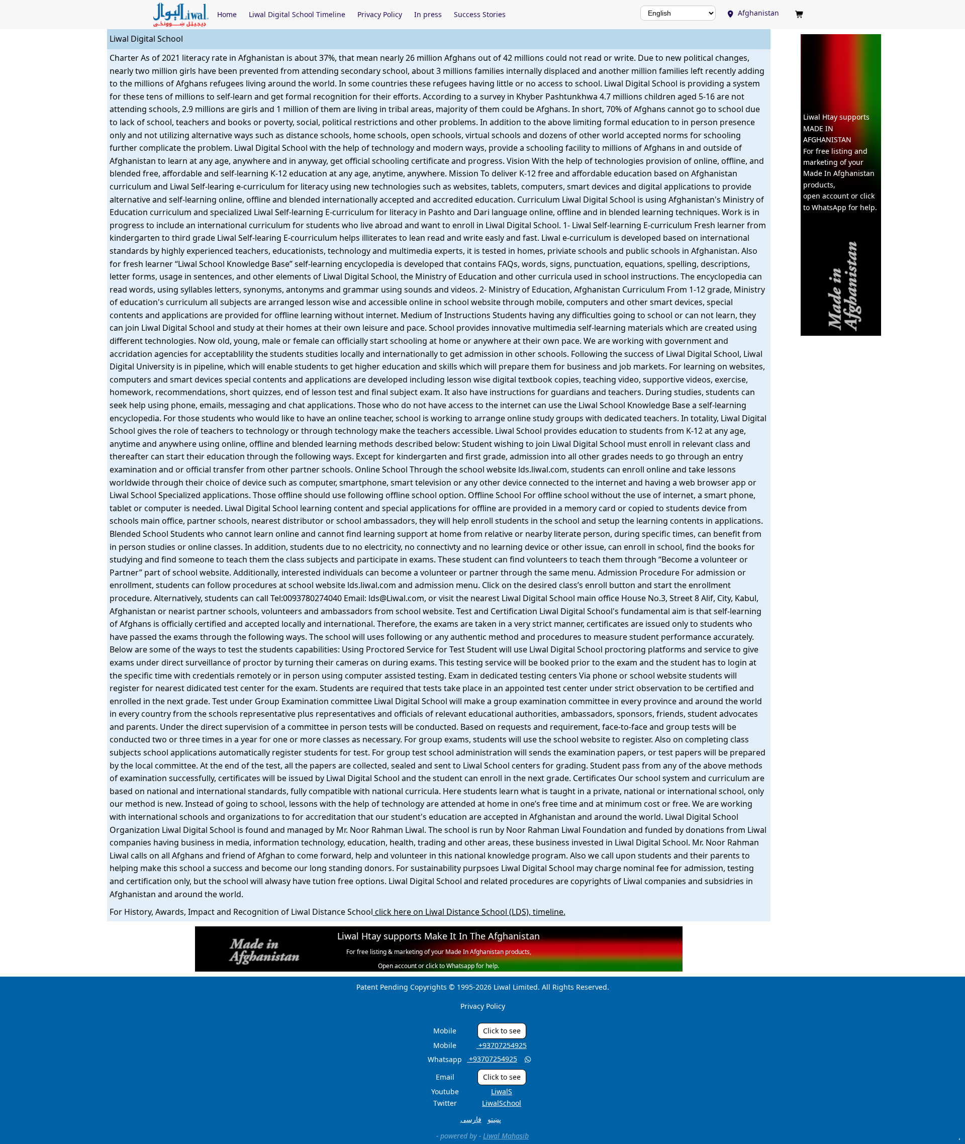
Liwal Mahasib (506, 1135)
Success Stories (480, 14)
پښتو (494, 1119)
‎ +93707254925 (501, 1045)
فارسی (470, 1119)
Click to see (502, 1030)
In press (428, 14)
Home (227, 14)
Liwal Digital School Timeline (297, 14)
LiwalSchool (501, 1103)
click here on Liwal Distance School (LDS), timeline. (469, 911)
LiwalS (501, 1091)
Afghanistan (754, 13)
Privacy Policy (379, 14)
